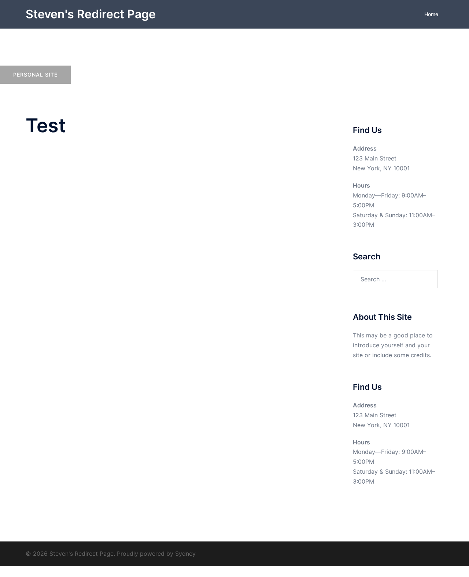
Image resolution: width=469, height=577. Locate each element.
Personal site (35, 74)
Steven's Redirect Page (91, 14)
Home (431, 14)
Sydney (185, 553)
